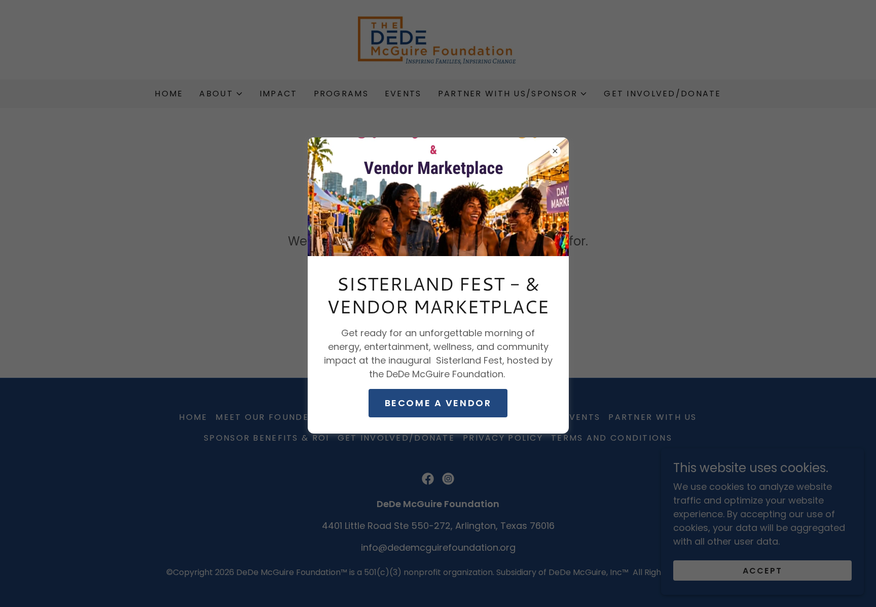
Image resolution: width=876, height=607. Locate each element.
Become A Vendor (438, 403)
